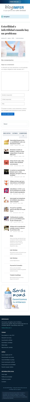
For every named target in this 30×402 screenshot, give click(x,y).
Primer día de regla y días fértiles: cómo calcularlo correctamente (17, 162)
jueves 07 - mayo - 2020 (18, 203)
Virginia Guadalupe (15, 275)
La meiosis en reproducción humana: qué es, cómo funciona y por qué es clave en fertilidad (18, 172)
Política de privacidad (7, 376)
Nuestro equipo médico (7, 367)
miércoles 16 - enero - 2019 (18, 212)
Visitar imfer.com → (15, 1)
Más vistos (6, 133)
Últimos (15, 133)
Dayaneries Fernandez (16, 265)
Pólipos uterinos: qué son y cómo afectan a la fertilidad (17, 182)
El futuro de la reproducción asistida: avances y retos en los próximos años (17, 228)
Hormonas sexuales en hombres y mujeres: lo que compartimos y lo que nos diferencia (17, 152)
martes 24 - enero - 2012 (19, 184)
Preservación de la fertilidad (8, 364)
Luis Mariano (13, 250)
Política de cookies (6, 379)
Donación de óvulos (6, 337)
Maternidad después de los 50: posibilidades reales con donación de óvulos (17, 142)
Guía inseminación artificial (8, 362)
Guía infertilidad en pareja (8, 359)
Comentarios (23, 134)
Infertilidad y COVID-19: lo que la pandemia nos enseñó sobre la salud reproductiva (17, 190)
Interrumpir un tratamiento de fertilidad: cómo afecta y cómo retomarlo (17, 200)
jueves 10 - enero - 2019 (18, 222)
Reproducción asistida (7, 347)
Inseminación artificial (7, 340)
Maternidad (4, 345)
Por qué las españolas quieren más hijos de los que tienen (17, 209)
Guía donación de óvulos (8, 357)
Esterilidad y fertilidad (7, 342)
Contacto (4, 381)
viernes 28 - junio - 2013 (19, 165)
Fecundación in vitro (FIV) (8, 335)
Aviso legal (4, 374)
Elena (11, 236)
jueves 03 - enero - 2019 (18, 231)
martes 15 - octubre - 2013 (19, 156)
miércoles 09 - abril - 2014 (19, 176)
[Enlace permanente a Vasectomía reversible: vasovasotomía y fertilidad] (6, 251)
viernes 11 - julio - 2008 (19, 145)
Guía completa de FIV (7, 354)
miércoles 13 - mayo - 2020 (18, 193)
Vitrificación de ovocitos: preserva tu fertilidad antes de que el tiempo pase (17, 218)
